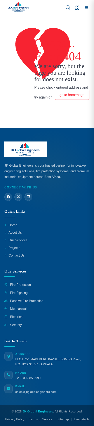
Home (13, 225)
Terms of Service (40, 419)
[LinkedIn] (28, 197)
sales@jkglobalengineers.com (36, 391)
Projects (14, 248)
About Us (15, 232)
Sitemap (63, 419)
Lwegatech (81, 419)
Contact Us (17, 255)
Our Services (18, 240)
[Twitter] (18, 197)
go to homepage (72, 95)
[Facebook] (8, 197)
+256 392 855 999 (28, 378)
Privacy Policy (14, 419)
